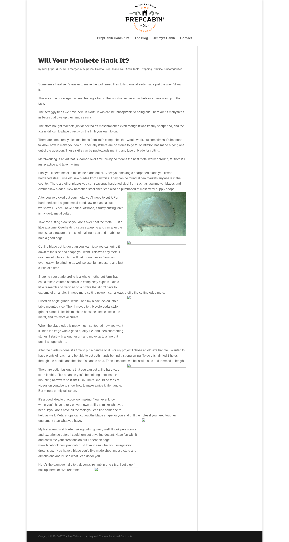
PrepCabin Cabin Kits (113, 38)
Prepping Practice (152, 68)
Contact (186, 38)
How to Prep (102, 68)
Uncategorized (173, 68)
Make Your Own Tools (125, 68)
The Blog (141, 38)
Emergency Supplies (81, 68)
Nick (44, 68)
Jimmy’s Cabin (164, 38)
